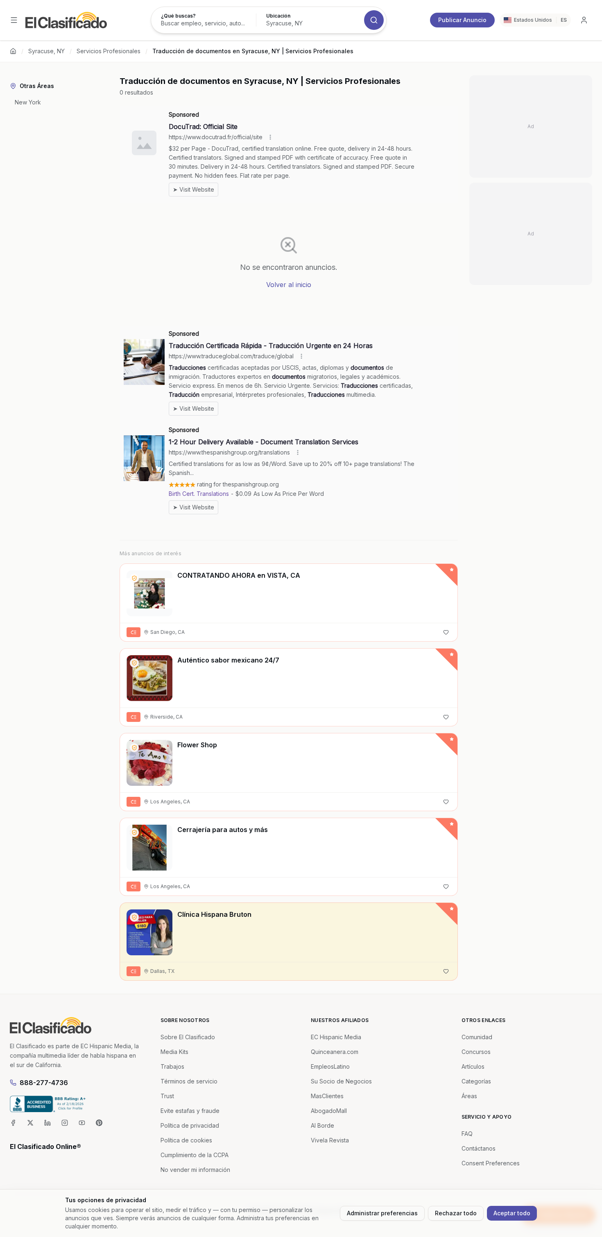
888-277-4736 (44, 1083)
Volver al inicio (288, 284)
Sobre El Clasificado (188, 1036)
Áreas (469, 1095)
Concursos (476, 1051)
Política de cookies (186, 1140)
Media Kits (174, 1051)
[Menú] (14, 20)
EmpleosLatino (330, 1066)
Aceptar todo (511, 1213)
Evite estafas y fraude (190, 1110)
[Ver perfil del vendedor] (134, 578)
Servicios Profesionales (108, 50)
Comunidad (477, 1036)
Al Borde (322, 1125)
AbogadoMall (329, 1110)
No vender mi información (195, 1169)
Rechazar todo (456, 1213)
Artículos (473, 1066)
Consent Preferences (491, 1163)
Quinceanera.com (334, 1051)
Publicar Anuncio (462, 19)
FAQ (467, 1133)
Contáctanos (479, 1148)
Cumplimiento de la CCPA (195, 1154)
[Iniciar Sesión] (584, 20)
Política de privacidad (190, 1125)
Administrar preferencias (382, 1213)
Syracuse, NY (46, 50)
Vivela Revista (330, 1140)
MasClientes (327, 1095)
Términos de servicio (189, 1081)
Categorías (476, 1081)
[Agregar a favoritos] (446, 632)
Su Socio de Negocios (341, 1081)
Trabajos (172, 1066)
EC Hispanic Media (336, 1036)
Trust (167, 1095)
